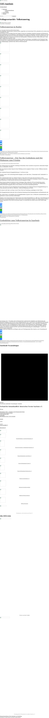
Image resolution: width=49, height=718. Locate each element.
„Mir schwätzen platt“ (4, 414)
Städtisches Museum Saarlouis (24, 495)
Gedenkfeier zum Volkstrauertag (6, 151)
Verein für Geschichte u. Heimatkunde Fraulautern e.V (24, 447)
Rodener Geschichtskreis (24, 478)
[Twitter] (24, 143)
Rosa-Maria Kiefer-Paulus (13, 30)
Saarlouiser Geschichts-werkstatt (24, 487)
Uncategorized (3, 217)
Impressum (5, 9)
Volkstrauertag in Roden (11, 27)
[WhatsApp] (24, 148)
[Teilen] (24, 150)
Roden (14, 151)
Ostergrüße (2, 415)
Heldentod (22, 213)
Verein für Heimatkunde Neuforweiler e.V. (24, 471)
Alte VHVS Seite (5, 516)
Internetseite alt (3, 427)
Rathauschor (38, 340)
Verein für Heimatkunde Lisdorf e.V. (24, 463)
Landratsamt (33, 340)
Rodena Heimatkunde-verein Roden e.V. (24, 455)
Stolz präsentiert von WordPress (15, 716)
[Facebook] (24, 141)
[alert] (24, 376)
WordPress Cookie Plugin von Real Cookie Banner (10, 717)
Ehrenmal (16, 340)
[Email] (24, 146)
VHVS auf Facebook (24, 503)
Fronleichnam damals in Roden (6, 413)
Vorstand (4, 13)
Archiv (1, 424)
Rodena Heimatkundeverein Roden (31, 213)
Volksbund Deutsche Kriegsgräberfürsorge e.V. (12, 214)
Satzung (6, 11)
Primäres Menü (3, 6)
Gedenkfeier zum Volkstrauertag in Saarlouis (19, 220)
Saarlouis (26, 341)
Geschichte (2, 23)
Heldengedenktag (16, 213)
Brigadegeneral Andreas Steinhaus (7, 340)
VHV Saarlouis (6, 4)
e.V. (28, 478)
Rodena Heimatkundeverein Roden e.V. (24, 151)
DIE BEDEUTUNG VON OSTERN (7, 416)
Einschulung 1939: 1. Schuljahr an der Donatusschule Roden (12, 411)
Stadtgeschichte (6, 12)
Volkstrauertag (5, 152)
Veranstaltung (7, 23)
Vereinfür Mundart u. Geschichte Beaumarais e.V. (24, 438)
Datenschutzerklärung (9, 10)
